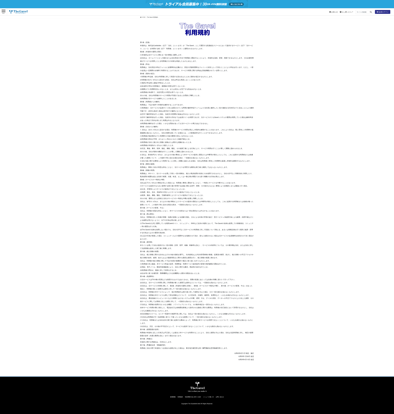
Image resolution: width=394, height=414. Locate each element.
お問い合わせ (220, 397)
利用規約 (180, 397)
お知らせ (334, 12)
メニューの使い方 (208, 397)
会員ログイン (383, 12)
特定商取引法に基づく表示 (193, 397)
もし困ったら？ (347, 12)
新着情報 (173, 397)
